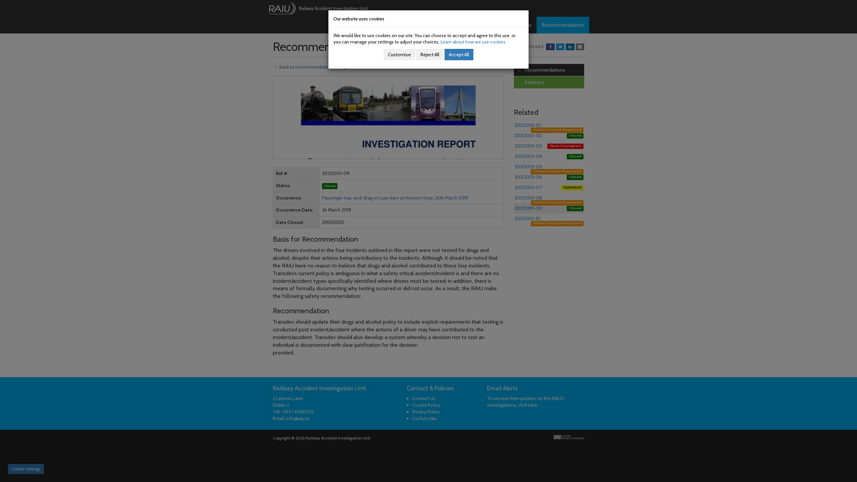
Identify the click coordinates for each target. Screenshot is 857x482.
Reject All (429, 55)
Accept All (459, 55)
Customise (399, 55)
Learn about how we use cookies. (474, 42)
